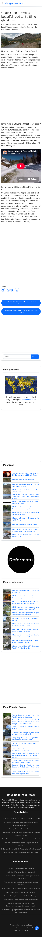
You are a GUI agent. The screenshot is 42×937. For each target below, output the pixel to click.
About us (17, 931)
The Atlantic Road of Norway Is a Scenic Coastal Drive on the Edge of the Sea (25, 755)
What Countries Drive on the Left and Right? (21, 892)
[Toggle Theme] (37, 928)
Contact (25, 931)
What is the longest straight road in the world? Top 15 (25, 519)
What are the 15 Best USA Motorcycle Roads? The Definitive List (25, 647)
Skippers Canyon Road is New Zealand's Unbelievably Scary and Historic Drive (25, 767)
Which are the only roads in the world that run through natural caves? (25, 597)
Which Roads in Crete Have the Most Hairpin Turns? (25, 491)
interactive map (28, 400)
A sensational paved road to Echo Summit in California (22, 303)
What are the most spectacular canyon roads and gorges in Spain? (25, 613)
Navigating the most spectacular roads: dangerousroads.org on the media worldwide (21, 904)
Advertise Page (27, 925)
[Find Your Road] (21, 385)
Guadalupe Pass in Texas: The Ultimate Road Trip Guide (21, 311)
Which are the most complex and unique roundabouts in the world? (25, 608)
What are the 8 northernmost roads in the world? (21, 899)
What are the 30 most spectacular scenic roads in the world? (25, 636)
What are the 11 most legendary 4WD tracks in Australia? (21, 888)
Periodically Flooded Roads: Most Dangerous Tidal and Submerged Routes (25, 496)
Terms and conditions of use (15, 928)
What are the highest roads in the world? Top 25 (25, 536)
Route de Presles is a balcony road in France (25, 727)
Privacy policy (14, 925)
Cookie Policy (31, 928)
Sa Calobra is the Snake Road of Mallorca (25, 744)
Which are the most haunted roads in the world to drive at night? (25, 508)
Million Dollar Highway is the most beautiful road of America (25, 750)
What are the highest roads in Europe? (25, 524)
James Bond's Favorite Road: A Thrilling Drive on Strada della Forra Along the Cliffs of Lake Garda (25, 722)
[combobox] (17, 356)
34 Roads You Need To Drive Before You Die (25, 619)
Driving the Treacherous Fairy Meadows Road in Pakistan (25, 761)
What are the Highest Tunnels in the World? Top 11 (21, 896)
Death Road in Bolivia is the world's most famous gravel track (25, 773)
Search (34, 356)
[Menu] (3, 3)
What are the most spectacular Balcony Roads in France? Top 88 (25, 641)
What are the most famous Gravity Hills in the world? (25, 591)
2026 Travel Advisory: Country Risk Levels (21, 872)
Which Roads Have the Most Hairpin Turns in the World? (25, 502)
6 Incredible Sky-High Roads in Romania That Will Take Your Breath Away (21, 911)
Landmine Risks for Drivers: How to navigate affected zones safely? (21, 877)
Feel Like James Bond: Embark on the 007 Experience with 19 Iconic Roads (25, 474)
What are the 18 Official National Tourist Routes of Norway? (25, 630)
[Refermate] (21, 559)
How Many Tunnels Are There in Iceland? (21, 868)
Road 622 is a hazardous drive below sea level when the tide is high (25, 733)
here (17, 805)
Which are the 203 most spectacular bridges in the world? (25, 513)
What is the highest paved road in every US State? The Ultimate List (25, 530)
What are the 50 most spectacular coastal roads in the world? (25, 625)
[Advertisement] (21, 333)
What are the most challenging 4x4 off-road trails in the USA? (25, 485)
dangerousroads (14, 3)
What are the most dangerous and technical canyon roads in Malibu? (25, 602)
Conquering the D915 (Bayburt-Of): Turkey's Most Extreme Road (25, 739)
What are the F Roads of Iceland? (23, 479)
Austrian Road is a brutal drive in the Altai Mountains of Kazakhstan (25, 716)
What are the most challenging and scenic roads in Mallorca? (21, 883)
